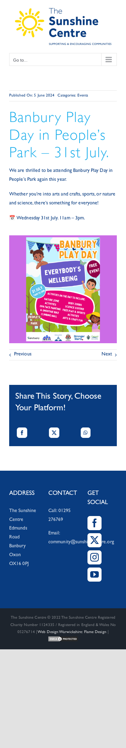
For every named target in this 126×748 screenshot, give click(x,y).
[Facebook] (22, 432)
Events (82, 96)
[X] (54, 432)
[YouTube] (94, 575)
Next (107, 354)
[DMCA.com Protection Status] (63, 639)
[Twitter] (94, 540)
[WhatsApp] (85, 432)
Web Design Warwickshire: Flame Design (72, 632)
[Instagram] (94, 557)
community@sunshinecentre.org (81, 542)
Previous (22, 354)
